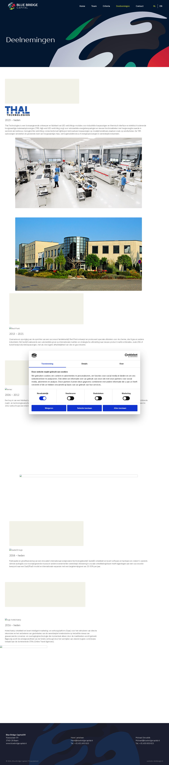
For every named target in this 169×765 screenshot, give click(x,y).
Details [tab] (85, 364)
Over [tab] (122, 364)
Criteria (106, 6)
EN (161, 6)
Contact (140, 6)
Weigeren (49, 408)
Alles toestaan (120, 408)
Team (94, 6)
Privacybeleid (33, 761)
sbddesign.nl (158, 761)
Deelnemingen (123, 6)
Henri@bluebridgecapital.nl (82, 740)
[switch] (70, 398)
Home (82, 6)
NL (154, 6)
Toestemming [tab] (47, 364)
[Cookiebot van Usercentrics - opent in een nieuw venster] (126, 355)
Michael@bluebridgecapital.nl (148, 740)
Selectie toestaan (84, 408)
